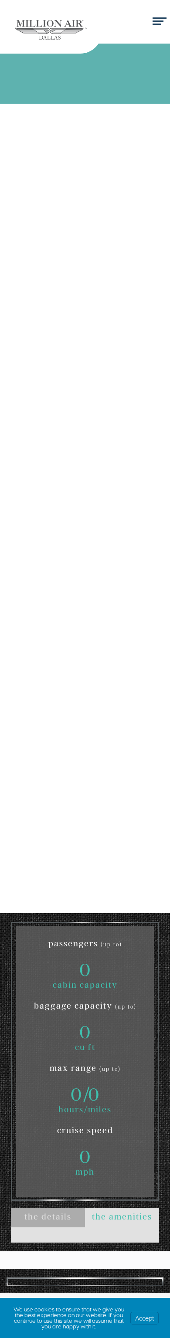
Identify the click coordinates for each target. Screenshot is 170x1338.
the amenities (122, 1218)
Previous (19, 1281)
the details (47, 1218)
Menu (158, 22)
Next (151, 1281)
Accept (144, 1318)
